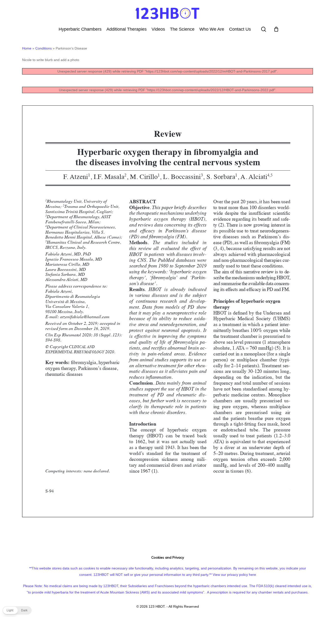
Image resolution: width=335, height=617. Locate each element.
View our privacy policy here (234, 575)
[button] (17, 610)
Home (26, 48)
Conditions (43, 48)
